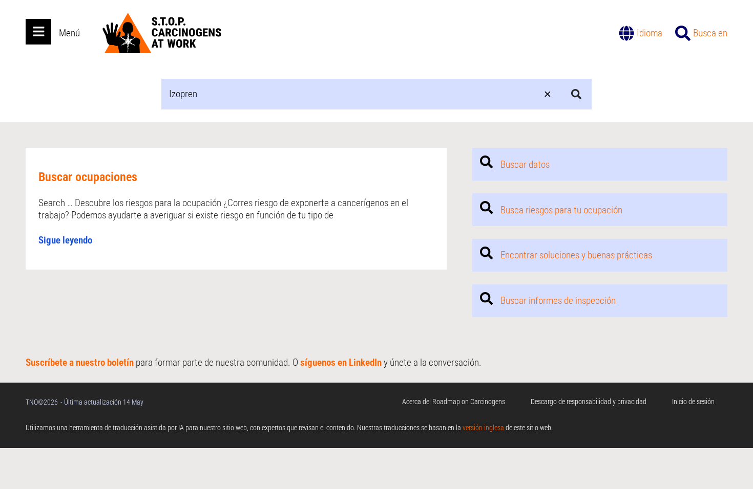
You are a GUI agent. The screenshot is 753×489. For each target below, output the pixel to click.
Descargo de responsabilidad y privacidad (588, 401)
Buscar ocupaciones (87, 177)
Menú (69, 33)
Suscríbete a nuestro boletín (80, 362)
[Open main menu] (38, 32)
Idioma (649, 33)
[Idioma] (626, 33)
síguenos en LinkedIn (341, 362)
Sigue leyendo (65, 240)
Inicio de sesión (693, 401)
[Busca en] (683, 33)
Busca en (710, 33)
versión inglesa (483, 428)
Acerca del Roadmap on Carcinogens (453, 401)
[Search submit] (576, 94)
